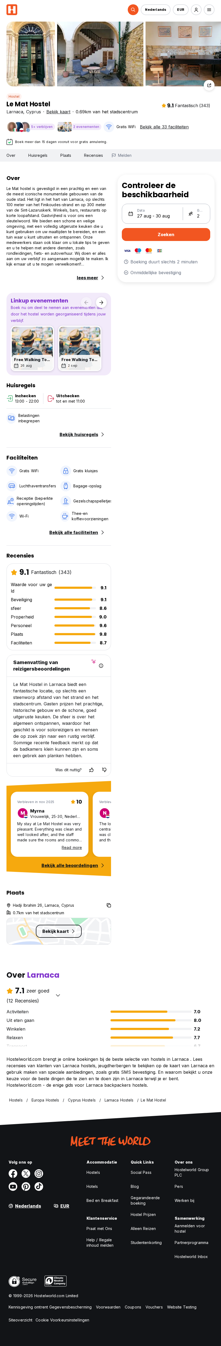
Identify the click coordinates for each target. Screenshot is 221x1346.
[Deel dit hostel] (209, 85)
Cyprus (33, 111)
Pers (179, 1186)
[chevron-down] (57, 995)
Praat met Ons (99, 1228)
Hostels (93, 1172)
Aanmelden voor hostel (190, 1228)
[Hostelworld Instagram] (38, 1173)
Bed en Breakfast (103, 1200)
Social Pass (141, 1172)
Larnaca (14, 111)
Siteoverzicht (20, 1320)
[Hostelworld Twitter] (26, 1173)
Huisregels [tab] (37, 155)
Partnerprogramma (191, 1242)
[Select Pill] (133, 9)
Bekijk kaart (58, 111)
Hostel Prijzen (143, 1214)
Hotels (92, 1186)
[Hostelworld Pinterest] (26, 1186)
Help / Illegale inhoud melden (100, 1243)
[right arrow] (101, 302)
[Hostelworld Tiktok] (38, 1186)
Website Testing (182, 1307)
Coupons (133, 1307)
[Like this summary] (91, 769)
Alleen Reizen (143, 1228)
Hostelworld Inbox (191, 1256)
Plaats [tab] (65, 155)
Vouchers (154, 1307)
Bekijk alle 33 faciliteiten (164, 127)
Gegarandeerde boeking (145, 1200)
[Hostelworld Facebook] (13, 1173)
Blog (135, 1186)
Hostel (14, 96)
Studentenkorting (146, 1242)
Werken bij (184, 1200)
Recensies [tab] (93, 155)
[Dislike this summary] (104, 769)
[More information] (101, 665)
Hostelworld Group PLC (192, 1172)
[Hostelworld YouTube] (13, 1186)
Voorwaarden (108, 1307)
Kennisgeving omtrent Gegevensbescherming (50, 1307)
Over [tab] (10, 155)
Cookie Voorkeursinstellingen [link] (62, 1320)
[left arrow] (86, 302)
